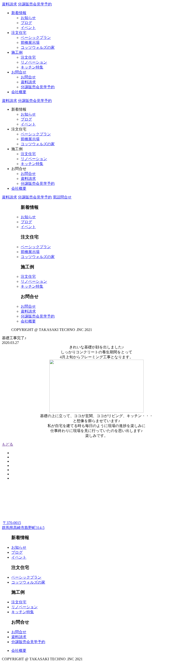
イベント (28, 28)
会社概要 (18, 92)
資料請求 (9, 4)
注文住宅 (18, 33)
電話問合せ (62, 197)
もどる (7, 444)
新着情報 (18, 13)
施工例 (17, 52)
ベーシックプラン (36, 38)
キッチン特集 (32, 67)
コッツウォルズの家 (38, 47)
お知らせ (28, 18)
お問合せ (18, 72)
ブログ (26, 23)
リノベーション (34, 62)
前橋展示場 (30, 42)
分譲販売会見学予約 (35, 4)
